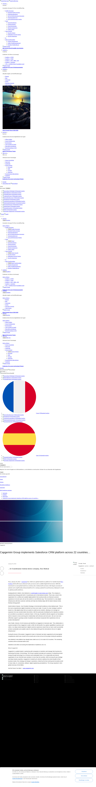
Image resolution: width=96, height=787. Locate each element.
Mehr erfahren (6, 225)
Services (8, 220)
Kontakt (36, 682)
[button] (7, 50)
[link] (9, 1)
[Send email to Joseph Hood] (79, 570)
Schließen (8, 188)
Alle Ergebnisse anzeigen (6, 490)
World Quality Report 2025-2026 (10, 130)
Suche (2, 472)
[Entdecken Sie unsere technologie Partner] (49, 177)
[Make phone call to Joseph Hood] (79, 568)
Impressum (68, 675)
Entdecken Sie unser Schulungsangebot (13, 67)
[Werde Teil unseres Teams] (49, 149)
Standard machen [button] (21, 191)
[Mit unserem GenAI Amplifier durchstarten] (49, 46)
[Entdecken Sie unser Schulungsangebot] (49, 65)
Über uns (8, 337)
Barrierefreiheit (69, 676)
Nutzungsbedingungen (70, 682)
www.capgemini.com (28, 668)
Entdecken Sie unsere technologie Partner (13, 179)
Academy (8, 271)
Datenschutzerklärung (70, 680)
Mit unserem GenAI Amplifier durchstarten (13, 48)
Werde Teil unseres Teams (9, 151)
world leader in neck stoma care (39, 593)
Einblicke (8, 292)
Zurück (4, 220)
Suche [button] (1, 186)
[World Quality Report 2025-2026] (49, 107)
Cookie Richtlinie (69, 677)
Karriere (8, 315)
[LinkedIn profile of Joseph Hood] (79, 573)
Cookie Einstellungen (70, 679)
